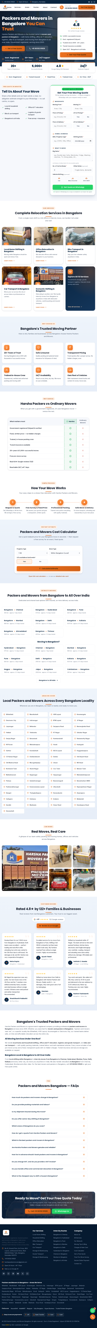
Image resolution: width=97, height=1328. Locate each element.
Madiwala (33, 805)
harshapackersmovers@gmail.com (16, 1262)
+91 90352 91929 (38, 48)
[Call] (92, 1317)
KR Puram (9, 744)
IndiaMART (22, 1308)
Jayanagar (9, 726)
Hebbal (8, 732)
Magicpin (29, 1308)
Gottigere (9, 799)
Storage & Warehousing (40, 1251)
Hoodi (55, 744)
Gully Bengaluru (38, 1308)
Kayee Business (49, 1308)
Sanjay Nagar (10, 738)
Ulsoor (55, 763)
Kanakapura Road (83, 805)
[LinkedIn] (13, 1273)
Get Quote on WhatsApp (74, 187)
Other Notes (80, 166)
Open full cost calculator (37, 576)
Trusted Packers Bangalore (64, 1308)
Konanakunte (57, 793)
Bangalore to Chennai (60, 1234)
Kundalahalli (34, 751)
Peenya (8, 781)
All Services (78, 1238)
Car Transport (37, 1247)
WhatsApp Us (63, 1211)
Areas (27, 7)
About (45, 7)
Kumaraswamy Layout (37, 787)
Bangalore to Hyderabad (61, 1238)
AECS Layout (57, 751)
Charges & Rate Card (81, 1247)
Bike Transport (37, 1244)
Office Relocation (38, 1241)
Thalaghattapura (35, 793)
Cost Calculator (79, 1251)
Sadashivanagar (35, 781)
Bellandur (33, 726)
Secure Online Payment (81, 1260)
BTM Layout (57, 720)
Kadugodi (80, 744)
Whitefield (9, 714)
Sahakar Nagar (82, 732)
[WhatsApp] (91, 2)
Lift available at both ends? (26, 557)
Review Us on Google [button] (50, 926)
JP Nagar (80, 720)
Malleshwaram (11, 775)
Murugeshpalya (35, 763)
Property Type (21, 549)
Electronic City (11, 720)
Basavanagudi (58, 781)
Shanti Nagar (34, 769)
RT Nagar (56, 732)
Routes (36, 7)
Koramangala (81, 714)
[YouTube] (18, 1273)
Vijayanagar (57, 775)
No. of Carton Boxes (60, 166)
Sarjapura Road (58, 726)
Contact (53, 7)
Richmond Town (11, 769)
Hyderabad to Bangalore (61, 1251)
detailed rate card (62, 576)
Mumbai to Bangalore (60, 1257)
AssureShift (14, 1308)
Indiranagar (34, 720)
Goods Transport (38, 1254)
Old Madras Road (12, 763)
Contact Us (77, 1263)
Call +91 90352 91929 (39, 1211)
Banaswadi (33, 738)
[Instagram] (8, 1273)
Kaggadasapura (82, 751)
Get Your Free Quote (77, 55)
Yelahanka (33, 732)
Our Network (78, 1241)
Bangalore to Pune (59, 1241)
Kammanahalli (58, 738)
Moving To (77, 105)
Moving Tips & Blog (80, 1244)
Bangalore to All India (47, 680)
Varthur (8, 751)
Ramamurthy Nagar (83, 738)
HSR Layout (57, 714)
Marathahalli (34, 714)
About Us (77, 1234)
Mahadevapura (35, 744)
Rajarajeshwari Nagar (84, 787)
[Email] (94, 2)
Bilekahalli (80, 799)
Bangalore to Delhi (59, 1247)
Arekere (56, 799)
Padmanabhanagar (12, 787)
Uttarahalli (56, 787)
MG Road (80, 763)
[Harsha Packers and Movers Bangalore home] (3, 7)
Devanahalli (10, 811)
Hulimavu (33, 799)
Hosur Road (57, 805)
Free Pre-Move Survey (81, 1257)
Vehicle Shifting (61, 174)
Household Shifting (39, 1238)
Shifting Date (78, 137)
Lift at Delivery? (79, 122)
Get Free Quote (87, 7)
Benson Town (81, 769)
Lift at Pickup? (78, 113)
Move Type (52, 549)
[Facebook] (89, 2)
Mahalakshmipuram (83, 775)
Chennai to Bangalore (60, 1254)
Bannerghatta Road (83, 726)
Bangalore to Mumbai (60, 1244)
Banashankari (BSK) (83, 781)
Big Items (56, 151)
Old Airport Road (82, 757)
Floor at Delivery (59, 122)
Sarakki (8, 805)
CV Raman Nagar (12, 757)
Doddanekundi (35, 757)
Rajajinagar (33, 775)
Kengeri (8, 793)
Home (9, 7)
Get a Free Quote (15, 48)
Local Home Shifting (39, 1234)
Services (17, 7)
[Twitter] (22, 1273)
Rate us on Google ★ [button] (11, 1269)
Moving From (57, 105)
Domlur (55, 757)
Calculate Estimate (50, 568)
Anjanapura (81, 793)
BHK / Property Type (60, 137)
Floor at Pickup (58, 113)
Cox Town (56, 769)
